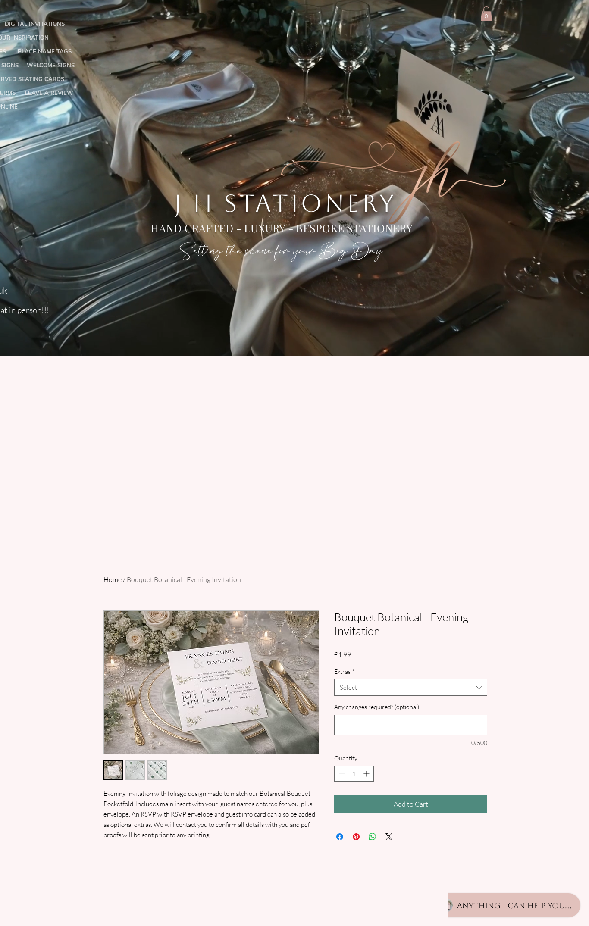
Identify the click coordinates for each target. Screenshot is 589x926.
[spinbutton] (354, 773)
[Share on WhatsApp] (372, 837)
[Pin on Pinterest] (356, 837)
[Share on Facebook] (340, 837)
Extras (344, 671)
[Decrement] (340, 773)
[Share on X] (389, 837)
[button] (486, 13)
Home (112, 579)
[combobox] (410, 687)
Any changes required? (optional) (376, 706)
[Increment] (367, 773)
